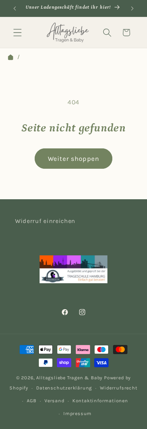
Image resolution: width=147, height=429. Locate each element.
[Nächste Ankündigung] (132, 8)
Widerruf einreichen (45, 220)
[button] (17, 32)
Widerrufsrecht (118, 388)
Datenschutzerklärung (64, 388)
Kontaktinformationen (100, 400)
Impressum (77, 413)
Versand (54, 400)
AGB (31, 400)
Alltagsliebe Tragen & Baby (69, 377)
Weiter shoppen (73, 158)
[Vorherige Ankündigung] (14, 8)
